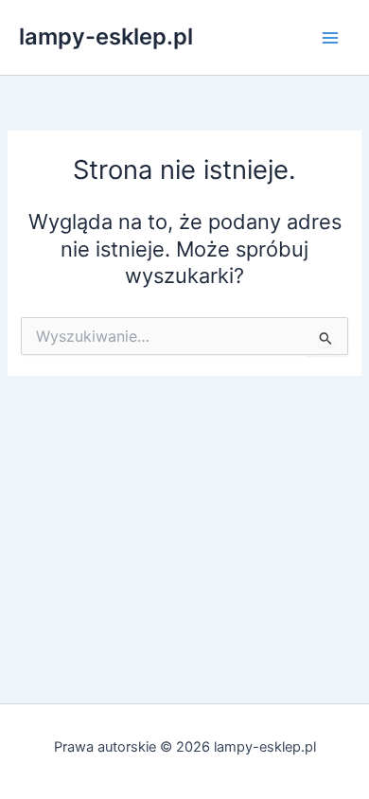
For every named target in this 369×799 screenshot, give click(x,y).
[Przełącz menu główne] (330, 38)
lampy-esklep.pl (106, 36)
